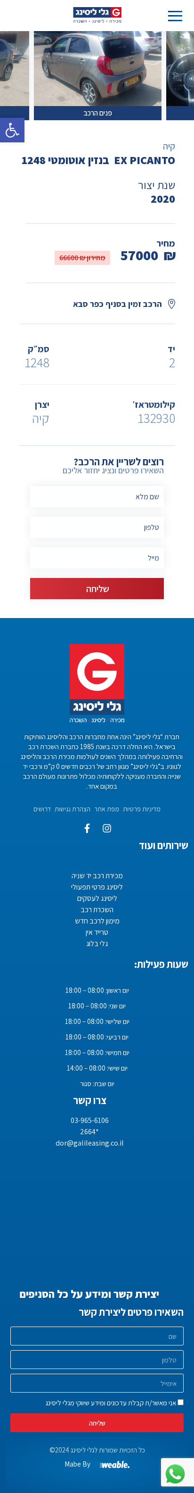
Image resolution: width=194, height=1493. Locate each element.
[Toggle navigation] (175, 15)
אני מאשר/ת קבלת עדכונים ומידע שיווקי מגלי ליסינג (111, 1402)
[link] (12, 130)
